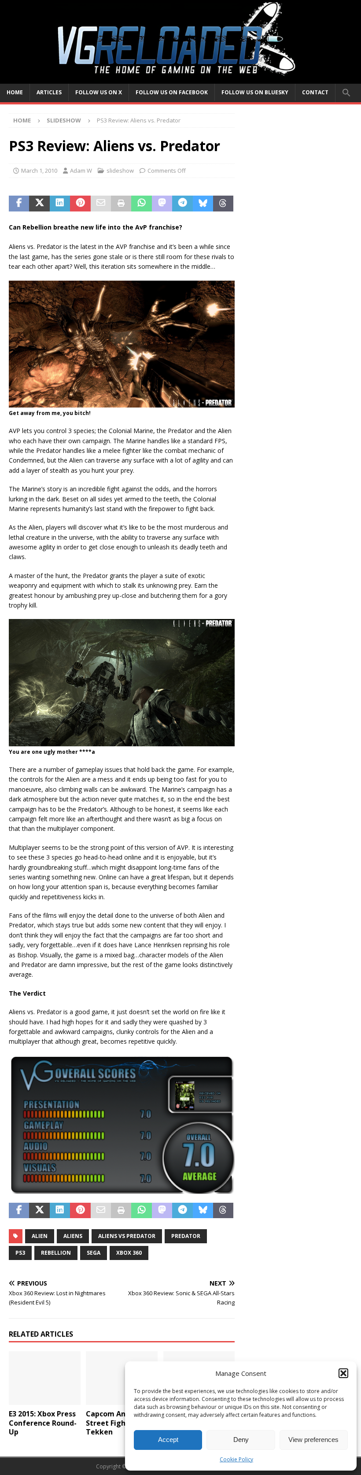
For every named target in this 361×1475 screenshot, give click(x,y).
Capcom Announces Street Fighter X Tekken (120, 1423)
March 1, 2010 (39, 170)
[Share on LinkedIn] (60, 203)
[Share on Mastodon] (162, 203)
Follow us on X (98, 92)
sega (93, 1252)
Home (15, 92)
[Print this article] (121, 203)
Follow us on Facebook (172, 92)
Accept (168, 1439)
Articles (49, 92)
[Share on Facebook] (19, 203)
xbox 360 (129, 1252)
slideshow (120, 170)
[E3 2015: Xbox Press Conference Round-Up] (45, 1378)
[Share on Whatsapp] (141, 203)
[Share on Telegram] (182, 203)
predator (185, 1236)
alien (40, 1236)
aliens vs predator (126, 1236)
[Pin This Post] (80, 203)
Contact (315, 92)
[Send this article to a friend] (101, 203)
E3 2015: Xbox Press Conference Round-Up (43, 1423)
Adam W (81, 170)
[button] (343, 1373)
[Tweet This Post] (39, 203)
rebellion (56, 1252)
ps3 (20, 1252)
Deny (241, 1439)
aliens (72, 1236)
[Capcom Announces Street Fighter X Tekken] (122, 1378)
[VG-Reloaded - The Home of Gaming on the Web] (180, 78)
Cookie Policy (236, 1459)
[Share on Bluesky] (203, 203)
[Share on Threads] (223, 203)
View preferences (313, 1439)
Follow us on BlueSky (254, 92)
